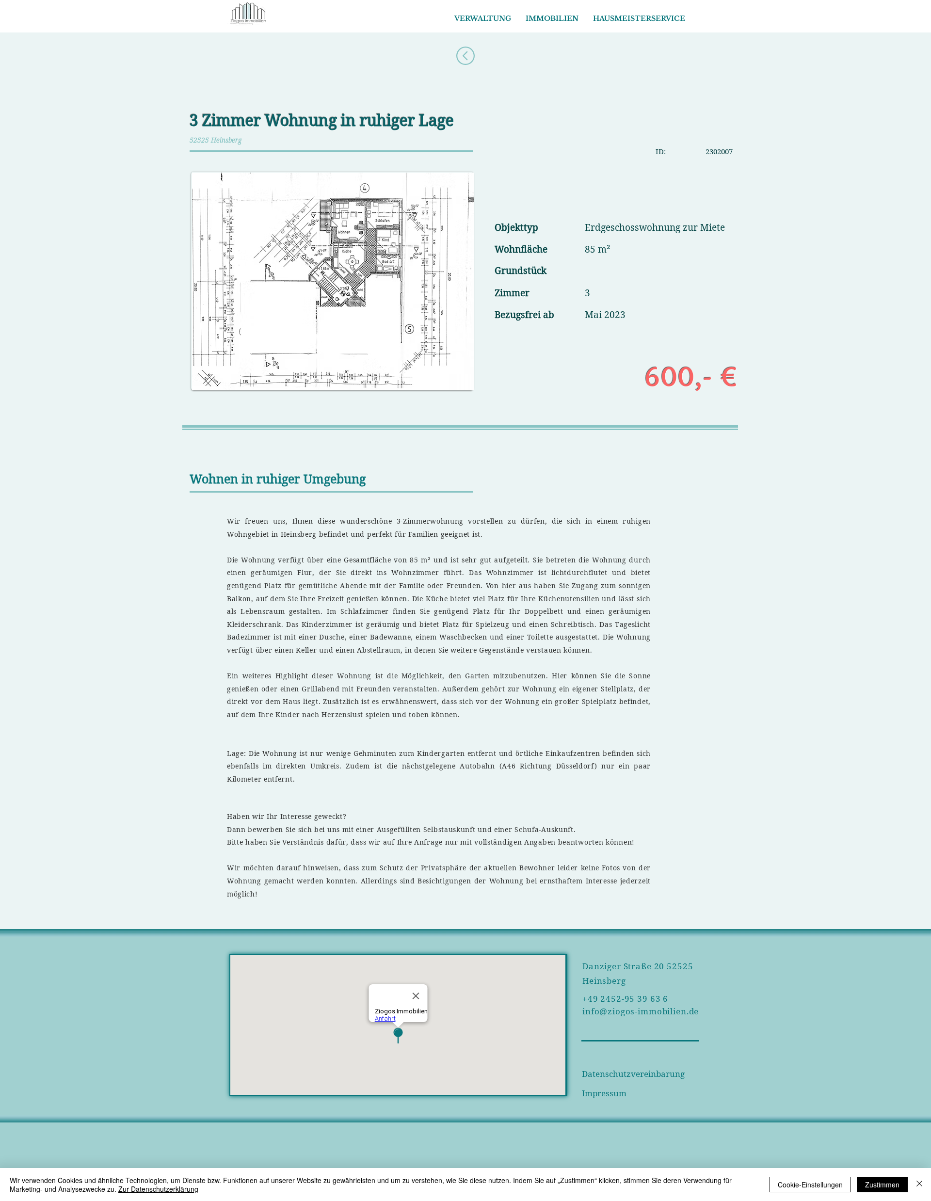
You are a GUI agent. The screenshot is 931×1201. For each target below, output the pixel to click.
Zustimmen (882, 1184)
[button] (552, 18)
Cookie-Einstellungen (810, 1184)
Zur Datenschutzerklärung (158, 1189)
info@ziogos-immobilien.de (640, 1011)
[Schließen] (919, 1184)
